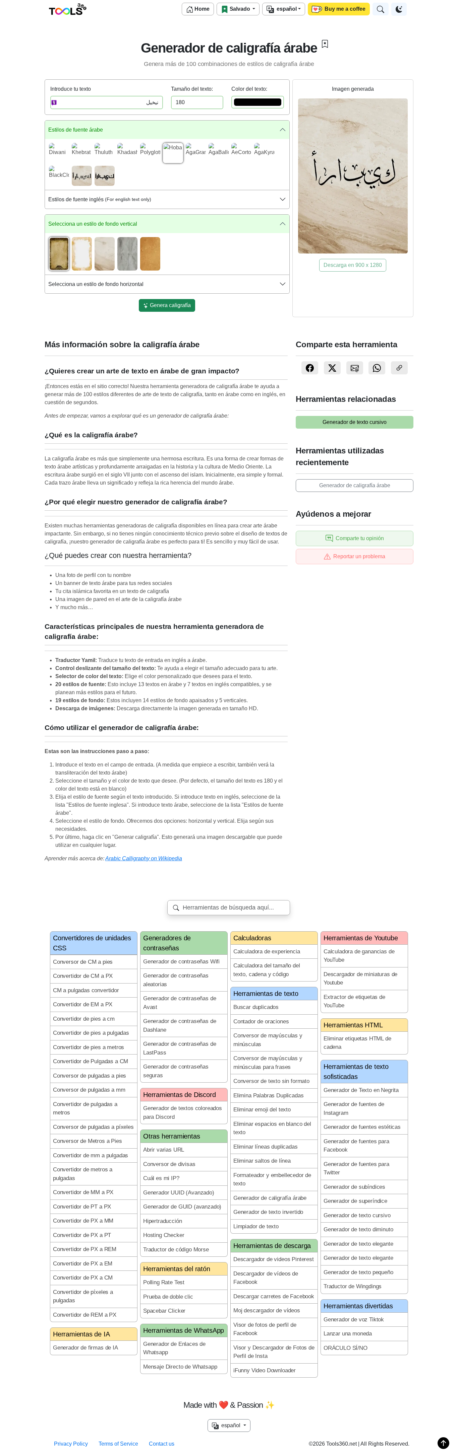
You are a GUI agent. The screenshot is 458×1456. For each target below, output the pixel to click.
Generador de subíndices (354, 1187)
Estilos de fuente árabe (75, 130)
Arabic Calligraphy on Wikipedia (143, 858)
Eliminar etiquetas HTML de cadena (357, 1042)
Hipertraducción (162, 1221)
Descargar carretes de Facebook (273, 1296)
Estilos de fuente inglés (99, 199)
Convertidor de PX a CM (83, 1278)
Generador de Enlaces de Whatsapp (174, 1348)
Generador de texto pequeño (358, 1272)
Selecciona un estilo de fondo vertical (92, 224)
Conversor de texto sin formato (271, 1081)
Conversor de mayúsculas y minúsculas (267, 1039)
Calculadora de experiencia (266, 951)
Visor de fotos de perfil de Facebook (264, 1329)
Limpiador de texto (256, 1226)
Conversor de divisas (169, 1164)
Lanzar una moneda (348, 1333)
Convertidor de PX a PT (82, 1235)
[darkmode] (399, 9)
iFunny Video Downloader (264, 1370)
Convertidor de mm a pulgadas (90, 1155)
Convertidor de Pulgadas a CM (90, 1061)
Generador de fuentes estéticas (362, 1127)
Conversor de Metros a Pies (87, 1141)
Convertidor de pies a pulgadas (91, 1033)
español (285, 9)
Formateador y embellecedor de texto (272, 1179)
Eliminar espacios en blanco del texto (272, 1128)
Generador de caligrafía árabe (354, 485)
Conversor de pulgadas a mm (89, 1090)
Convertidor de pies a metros (88, 1047)
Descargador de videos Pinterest (273, 1259)
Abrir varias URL (163, 1150)
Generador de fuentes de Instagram (354, 1108)
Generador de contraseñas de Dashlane (179, 1025)
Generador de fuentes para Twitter (356, 1168)
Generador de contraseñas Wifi (181, 961)
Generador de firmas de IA (85, 1347)
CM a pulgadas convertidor (86, 990)
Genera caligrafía (170, 305)
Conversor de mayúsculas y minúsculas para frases (267, 1062)
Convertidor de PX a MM (83, 1221)
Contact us (161, 1444)
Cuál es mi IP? (161, 1178)
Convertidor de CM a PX (83, 976)
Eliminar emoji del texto (262, 1109)
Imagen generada (353, 89)
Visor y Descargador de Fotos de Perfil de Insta (273, 1352)
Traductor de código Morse (176, 1249)
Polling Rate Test (163, 1282)
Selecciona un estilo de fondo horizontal (96, 284)
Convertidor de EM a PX (82, 1004)
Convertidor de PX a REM (84, 1249)
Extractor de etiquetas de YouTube (354, 1001)
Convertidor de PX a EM (82, 1263)
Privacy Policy (71, 1444)
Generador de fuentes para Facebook (356, 1145)
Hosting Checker (163, 1235)
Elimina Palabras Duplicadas (268, 1095)
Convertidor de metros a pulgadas (82, 1173)
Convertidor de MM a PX (83, 1192)
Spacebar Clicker (164, 1311)
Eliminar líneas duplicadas (265, 1147)
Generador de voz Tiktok (354, 1319)
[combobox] (228, 907)
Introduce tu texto (70, 89)
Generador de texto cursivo (355, 422)
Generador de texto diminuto (358, 1229)
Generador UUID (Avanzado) (178, 1192)
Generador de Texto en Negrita (361, 1090)
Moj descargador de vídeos (266, 1310)
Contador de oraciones (261, 1021)
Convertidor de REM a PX (84, 1315)
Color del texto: (249, 89)
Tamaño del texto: (192, 89)
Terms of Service (118, 1444)
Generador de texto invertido (268, 1212)
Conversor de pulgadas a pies (89, 1076)
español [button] (230, 1425)
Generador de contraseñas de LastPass (179, 1048)
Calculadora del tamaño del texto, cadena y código (266, 969)
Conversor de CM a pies (83, 962)
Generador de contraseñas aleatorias (176, 980)
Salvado (239, 9)
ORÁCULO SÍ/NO (345, 1348)
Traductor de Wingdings (353, 1286)
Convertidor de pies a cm (84, 1019)
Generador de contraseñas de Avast (179, 1002)
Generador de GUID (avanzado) (182, 1207)
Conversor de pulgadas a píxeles (93, 1127)
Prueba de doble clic (168, 1297)
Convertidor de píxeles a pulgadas (83, 1296)
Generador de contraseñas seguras (176, 1071)
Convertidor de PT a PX (82, 1207)
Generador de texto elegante (358, 1244)
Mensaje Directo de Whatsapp (180, 1367)
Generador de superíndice (355, 1201)
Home (201, 9)
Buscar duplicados (256, 1007)
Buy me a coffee (344, 9)
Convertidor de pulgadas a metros (85, 1108)
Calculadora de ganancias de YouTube (359, 955)
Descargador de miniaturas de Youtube (360, 978)
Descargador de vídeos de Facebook (265, 1278)
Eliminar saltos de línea (262, 1161)
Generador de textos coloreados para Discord (182, 1112)
